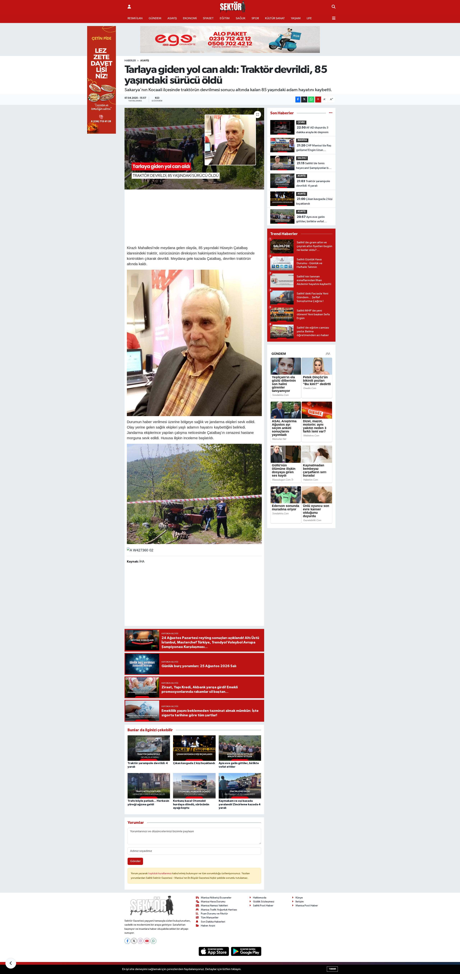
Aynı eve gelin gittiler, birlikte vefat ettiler (310, 219)
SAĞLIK (240, 18)
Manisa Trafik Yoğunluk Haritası (219, 909)
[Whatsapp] (153, 941)
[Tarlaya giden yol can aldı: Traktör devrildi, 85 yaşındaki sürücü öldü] (194, 149)
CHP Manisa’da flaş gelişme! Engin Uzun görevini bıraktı (313, 148)
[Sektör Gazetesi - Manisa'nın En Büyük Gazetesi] (233, 7)
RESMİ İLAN (135, 18)
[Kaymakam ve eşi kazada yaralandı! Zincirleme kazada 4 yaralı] (240, 785)
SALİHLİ (302, 158)
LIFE (309, 18)
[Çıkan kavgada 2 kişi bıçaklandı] (194, 748)
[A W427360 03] (194, 343)
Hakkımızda (259, 897)
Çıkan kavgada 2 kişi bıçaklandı (194, 763)
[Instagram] (140, 941)
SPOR (255, 18)
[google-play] (246, 951)
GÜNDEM (155, 18)
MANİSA (302, 140)
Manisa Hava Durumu (213, 901)
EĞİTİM (225, 18)
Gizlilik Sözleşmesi (263, 901)
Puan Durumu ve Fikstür (214, 913)
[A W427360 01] (194, 494)
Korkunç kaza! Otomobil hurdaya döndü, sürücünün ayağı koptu (191, 804)
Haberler (130, 60)
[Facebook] (127, 941)
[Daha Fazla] (318, 99)
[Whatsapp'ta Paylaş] (311, 99)
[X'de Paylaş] (304, 99)
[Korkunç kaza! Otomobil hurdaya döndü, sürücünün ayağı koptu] (194, 785)
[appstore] (214, 951)
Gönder (135, 861)
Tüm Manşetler (209, 917)
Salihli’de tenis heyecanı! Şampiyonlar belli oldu (314, 166)
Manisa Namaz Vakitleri (214, 905)
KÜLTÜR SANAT (275, 18)
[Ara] (333, 7)
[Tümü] (330, 113)
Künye (299, 897)
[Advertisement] (194, 217)
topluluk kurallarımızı (160, 873)
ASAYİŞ (172, 18)
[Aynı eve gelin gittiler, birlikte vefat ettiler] (240, 748)
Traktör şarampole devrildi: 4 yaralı (313, 184)
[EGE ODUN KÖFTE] (230, 39)
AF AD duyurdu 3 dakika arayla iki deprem (312, 130)
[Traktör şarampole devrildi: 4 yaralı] (149, 748)
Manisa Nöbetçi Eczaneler (216, 897)
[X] (134, 941)
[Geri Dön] (10, 963)
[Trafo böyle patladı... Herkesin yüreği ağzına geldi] (149, 785)
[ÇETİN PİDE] (101, 79)
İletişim (300, 901)
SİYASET (208, 18)
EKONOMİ (190, 18)
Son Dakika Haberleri (213, 921)
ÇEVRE (301, 122)
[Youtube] (147, 941)
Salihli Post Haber (263, 905)
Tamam (332, 969)
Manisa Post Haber (307, 905)
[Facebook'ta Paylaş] (297, 99)
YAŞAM (296, 18)
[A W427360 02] (140, 550)
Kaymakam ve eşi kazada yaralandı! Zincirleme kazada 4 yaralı (240, 804)
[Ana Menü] (333, 18)
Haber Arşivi (208, 925)
